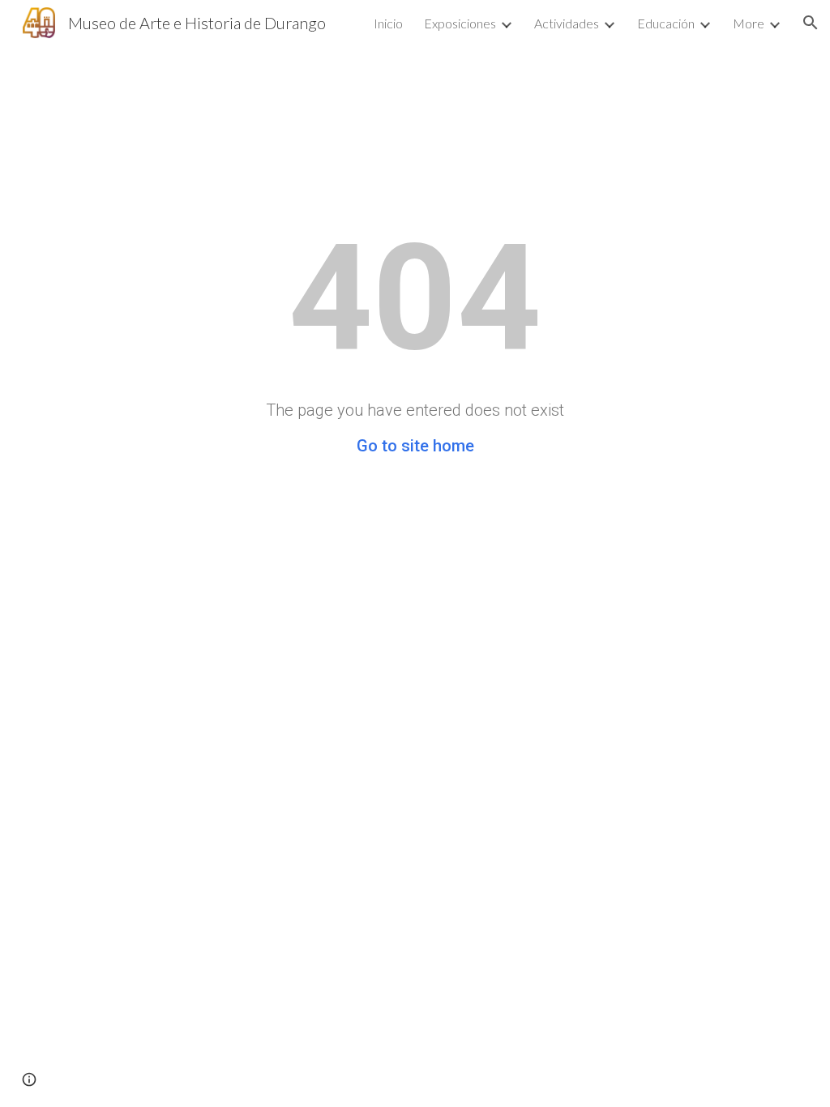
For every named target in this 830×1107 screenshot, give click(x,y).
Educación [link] (666, 23)
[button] (810, 22)
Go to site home (415, 445)
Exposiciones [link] (460, 23)
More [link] (748, 23)
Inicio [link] (388, 23)
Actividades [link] (566, 23)
